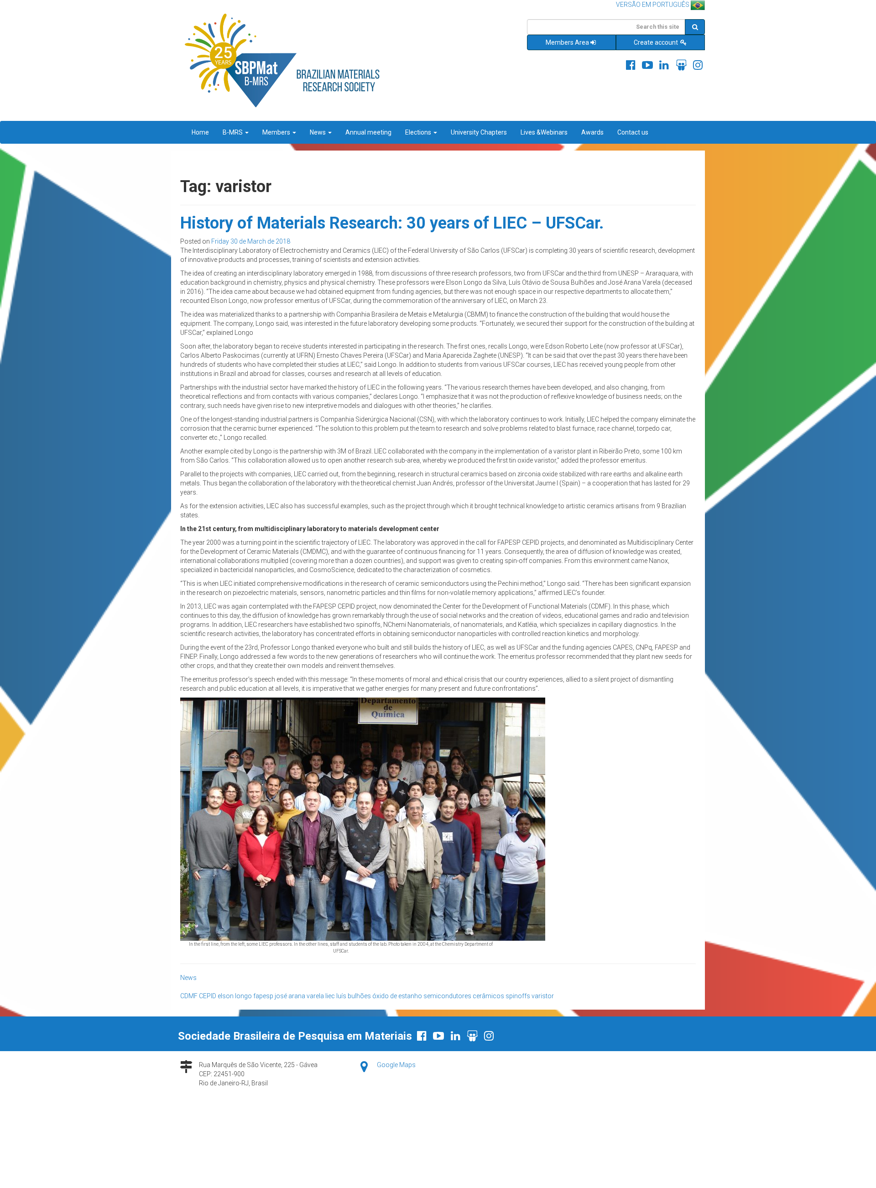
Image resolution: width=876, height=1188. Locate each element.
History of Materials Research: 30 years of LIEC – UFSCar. (392, 223)
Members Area (567, 42)
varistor (543, 996)
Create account (656, 42)
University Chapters (479, 132)
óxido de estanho (397, 996)
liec (330, 996)
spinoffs (518, 996)
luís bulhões (353, 996)
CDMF (189, 996)
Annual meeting (368, 132)
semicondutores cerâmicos (463, 996)
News (318, 132)
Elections (419, 132)
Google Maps (396, 1064)
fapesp (263, 996)
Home (200, 132)
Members (277, 132)
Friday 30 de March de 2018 (250, 241)
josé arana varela (299, 996)
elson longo (235, 996)
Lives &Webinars (544, 132)
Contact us (632, 132)
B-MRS (233, 132)
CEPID (207, 996)
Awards (592, 132)
